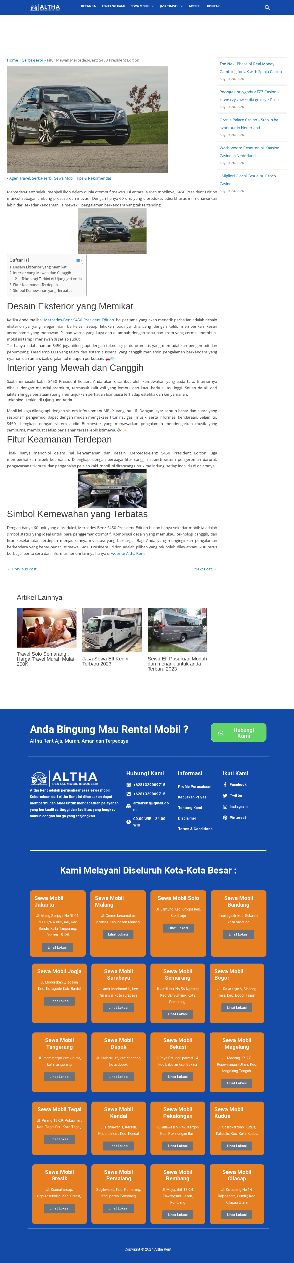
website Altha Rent (128, 553)
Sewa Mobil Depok (118, 1043)
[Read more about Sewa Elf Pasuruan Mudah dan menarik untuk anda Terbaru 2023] (177, 629)
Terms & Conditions (195, 829)
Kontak (213, 6)
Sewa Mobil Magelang (236, 1043)
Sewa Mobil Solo (178, 898)
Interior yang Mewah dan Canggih (42, 272)
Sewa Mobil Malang (109, 901)
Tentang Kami (113, 6)
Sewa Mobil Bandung (238, 901)
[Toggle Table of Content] (76, 260)
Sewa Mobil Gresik (59, 1175)
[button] (267, 7)
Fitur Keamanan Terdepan (35, 284)
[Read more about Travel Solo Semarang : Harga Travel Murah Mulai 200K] (46, 627)
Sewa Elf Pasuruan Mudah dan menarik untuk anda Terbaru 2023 (177, 664)
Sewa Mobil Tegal (59, 1109)
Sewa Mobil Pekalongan (177, 1112)
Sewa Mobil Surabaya (118, 974)
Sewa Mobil (64, 178)
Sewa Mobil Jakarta (48, 901)
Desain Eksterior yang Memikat (40, 267)
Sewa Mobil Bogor (228, 974)
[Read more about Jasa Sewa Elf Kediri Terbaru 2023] (112, 629)
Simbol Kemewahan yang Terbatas (42, 290)
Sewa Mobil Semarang (177, 974)
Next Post (205, 569)
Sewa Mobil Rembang (177, 1175)
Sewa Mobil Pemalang (118, 1175)
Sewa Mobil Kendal (118, 1112)
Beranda (88, 6)
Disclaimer (187, 818)
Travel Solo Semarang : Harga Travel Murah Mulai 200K (45, 659)
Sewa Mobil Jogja (59, 971)
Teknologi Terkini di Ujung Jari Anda (52, 278)
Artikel (195, 6)
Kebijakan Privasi (192, 797)
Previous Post (22, 569)
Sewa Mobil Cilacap (236, 1175)
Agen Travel (19, 178)
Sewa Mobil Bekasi (177, 1043)
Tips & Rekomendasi (94, 178)
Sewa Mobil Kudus (228, 1112)
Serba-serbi (42, 178)
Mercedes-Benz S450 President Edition (79, 319)
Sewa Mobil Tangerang (59, 1043)
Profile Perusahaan (194, 786)
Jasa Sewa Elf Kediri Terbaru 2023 (105, 661)
